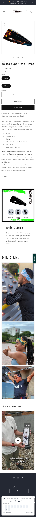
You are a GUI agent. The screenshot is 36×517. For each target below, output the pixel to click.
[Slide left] (13, 57)
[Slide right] (22, 57)
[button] (4, 11)
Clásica (6, 86)
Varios (6, 78)
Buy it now (18, 107)
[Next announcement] (32, 2)
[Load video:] (18, 440)
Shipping (4, 71)
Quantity (4, 90)
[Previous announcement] (4, 2)
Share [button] (6, 176)
